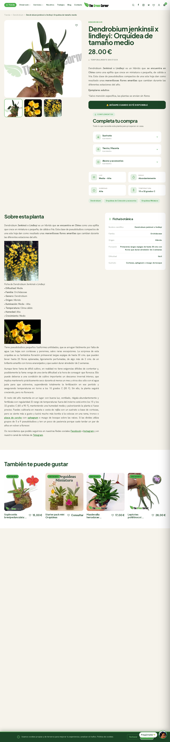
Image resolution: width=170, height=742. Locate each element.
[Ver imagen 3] (53, 108)
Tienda (11, 5)
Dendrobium (18, 15)
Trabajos (61, 5)
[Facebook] (138, 5)
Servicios (37, 5)
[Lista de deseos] (153, 5)
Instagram (88, 431)
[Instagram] (143, 5)
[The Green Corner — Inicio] (96, 4)
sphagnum (33, 417)
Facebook (76, 431)
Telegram (38, 435)
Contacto (78, 5)
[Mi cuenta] (159, 5)
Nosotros (50, 5)
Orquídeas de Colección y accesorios (121, 201)
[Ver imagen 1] (13, 108)
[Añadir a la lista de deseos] (30, 515)
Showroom (24, 5)
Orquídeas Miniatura (149, 201)
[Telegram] (148, 5)
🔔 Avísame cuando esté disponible (127, 105)
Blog (69, 5)
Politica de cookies (105, 736)
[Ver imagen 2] (33, 108)
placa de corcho (13, 417)
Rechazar (133, 737)
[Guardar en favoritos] (76, 25)
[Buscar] (133, 5)
